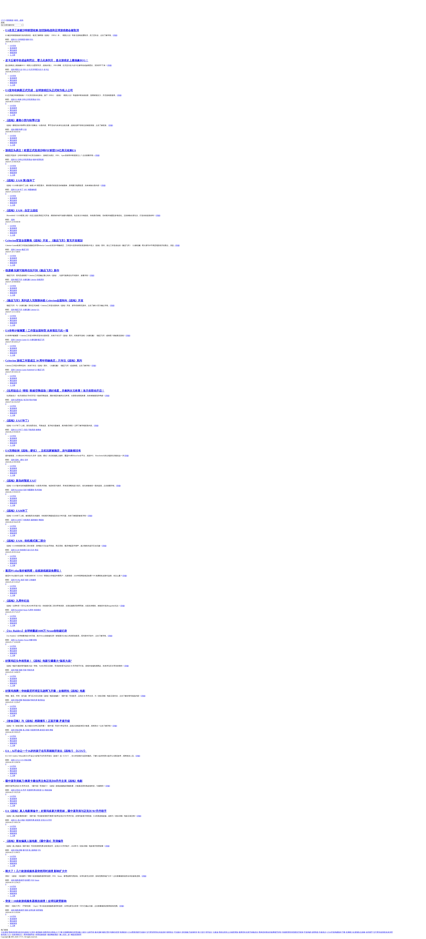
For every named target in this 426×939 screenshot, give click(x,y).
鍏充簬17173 (6, 934)
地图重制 (30, 490)
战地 (13, 39)
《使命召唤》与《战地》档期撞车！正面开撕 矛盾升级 (37, 720)
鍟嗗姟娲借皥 (41, 934)
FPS (39, 850)
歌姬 (35, 400)
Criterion (18, 249)
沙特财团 (21, 39)
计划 (25, 129)
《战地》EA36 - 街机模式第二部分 (25, 540)
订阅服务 (32, 580)
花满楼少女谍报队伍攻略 (355, 932)
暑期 (17, 129)
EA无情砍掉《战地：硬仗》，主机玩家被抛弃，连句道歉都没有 (43, 450)
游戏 (26, 910)
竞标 (25, 670)
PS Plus (18, 580)
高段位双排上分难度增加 (228, 932)
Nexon (26, 640)
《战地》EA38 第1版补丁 (20, 180)
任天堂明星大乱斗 (36, 69)
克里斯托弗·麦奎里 (37, 730)
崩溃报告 (39, 910)
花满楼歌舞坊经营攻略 (72, 932)
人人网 (12, 55)
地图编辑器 (32, 189)
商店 (36, 550)
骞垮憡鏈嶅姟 (29, 934)
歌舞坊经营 (114, 932)
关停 (26, 460)
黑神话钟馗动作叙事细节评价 (270, 932)
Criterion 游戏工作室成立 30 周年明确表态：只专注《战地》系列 (43, 360)
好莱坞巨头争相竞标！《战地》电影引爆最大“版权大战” (38, 660)
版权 (21, 670)
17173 (3, 20)
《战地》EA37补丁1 (17, 420)
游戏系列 (40, 280)
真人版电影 (32, 850)
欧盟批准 (40, 159)
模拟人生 (18, 69)
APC (25, 189)
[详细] (115, 35)
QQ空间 (13, 46)
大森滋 (215, 932)
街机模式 (26, 520)
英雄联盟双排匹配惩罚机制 (292, 932)
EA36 (17, 550)
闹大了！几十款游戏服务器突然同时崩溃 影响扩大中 (36, 871)
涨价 (27, 580)
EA (16, 39)
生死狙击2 (19, 400)
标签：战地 (18, 20)
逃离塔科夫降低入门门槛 (53, 932)
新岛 (26, 430)
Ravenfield (19, 490)
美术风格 (38, 490)
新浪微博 (13, 48)
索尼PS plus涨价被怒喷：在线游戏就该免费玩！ (33, 570)
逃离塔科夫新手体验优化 (248, 932)
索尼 (23, 580)
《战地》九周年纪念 (17, 600)
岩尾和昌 (315, 932)
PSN (32, 880)
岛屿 (25, 490)
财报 (35, 640)
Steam (25, 610)
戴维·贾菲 (106, 932)
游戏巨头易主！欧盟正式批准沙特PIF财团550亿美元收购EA (40, 150)
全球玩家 (32, 910)
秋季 (21, 129)
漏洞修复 (34, 520)
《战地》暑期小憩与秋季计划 (22, 120)
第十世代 (201, 932)
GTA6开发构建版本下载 (335, 932)
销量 (31, 640)
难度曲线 (39, 932)
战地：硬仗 (19, 460)
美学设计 (208, 932)
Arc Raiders (19, 640)
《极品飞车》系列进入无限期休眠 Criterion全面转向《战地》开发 (44, 300)
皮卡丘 (46, 69)
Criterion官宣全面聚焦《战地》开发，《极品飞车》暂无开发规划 (44, 240)
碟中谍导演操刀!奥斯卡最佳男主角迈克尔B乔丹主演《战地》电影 (44, 780)
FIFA (31, 39)
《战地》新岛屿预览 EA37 (20, 480)
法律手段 (90, 932)
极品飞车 (25, 249)
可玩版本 (177, 932)
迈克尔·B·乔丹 (20, 790)
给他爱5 (27, 880)
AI (16, 760)
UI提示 (84, 932)
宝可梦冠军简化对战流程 (156, 932)
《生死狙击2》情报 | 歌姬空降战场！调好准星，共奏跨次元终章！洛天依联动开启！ (54, 390)
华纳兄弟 (30, 670)
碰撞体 (38, 430)
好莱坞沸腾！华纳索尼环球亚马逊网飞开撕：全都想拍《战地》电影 (45, 690)
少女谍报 (4, 932)
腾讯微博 (13, 50)
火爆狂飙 (26, 280)
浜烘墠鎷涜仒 (17, 934)
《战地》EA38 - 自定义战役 (21, 210)
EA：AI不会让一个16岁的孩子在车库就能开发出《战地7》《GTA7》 (46, 750)
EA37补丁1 (19, 430)
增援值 (41, 520)
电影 (17, 670)
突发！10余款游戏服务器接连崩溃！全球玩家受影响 (36, 901)
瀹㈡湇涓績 (64, 934)
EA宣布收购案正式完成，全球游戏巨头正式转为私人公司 (39, 90)
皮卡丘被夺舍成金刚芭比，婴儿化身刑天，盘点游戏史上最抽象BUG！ (46, 60)
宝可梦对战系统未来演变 (383, 932)
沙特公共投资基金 (29, 99)
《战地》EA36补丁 (16, 510)
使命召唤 (18, 700)
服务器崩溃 (19, 880)
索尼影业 (41, 700)
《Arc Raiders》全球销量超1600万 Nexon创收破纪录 (36, 630)
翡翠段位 (169, 932)
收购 (27, 39)
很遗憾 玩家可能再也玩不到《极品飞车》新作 (32, 270)
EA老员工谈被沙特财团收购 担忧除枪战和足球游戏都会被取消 (42, 30)
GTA (22, 760)
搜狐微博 (13, 53)
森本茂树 (98, 932)
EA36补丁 (19, 520)
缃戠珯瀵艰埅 (76, 934)
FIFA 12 (26, 69)
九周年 (30, 610)
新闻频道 (9, 20)
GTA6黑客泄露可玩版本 (136, 932)
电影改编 (26, 700)
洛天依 (26, 400)
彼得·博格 (49, 730)
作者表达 (322, 932)
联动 (31, 400)
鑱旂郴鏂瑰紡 (52, 934)
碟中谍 (25, 850)
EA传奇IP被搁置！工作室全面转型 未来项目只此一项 (36, 330)
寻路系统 (31, 430)
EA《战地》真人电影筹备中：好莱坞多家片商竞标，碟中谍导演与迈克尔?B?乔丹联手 (56, 810)
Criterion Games (21, 340)
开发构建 (307, 932)
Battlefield (30, 370)
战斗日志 (30, 550)
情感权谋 (123, 932)
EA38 (17, 189)
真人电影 (26, 730)
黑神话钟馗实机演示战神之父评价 (21, 932)
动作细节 (369, 932)
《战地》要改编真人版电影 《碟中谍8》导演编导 (34, 841)
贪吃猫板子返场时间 (189, 932)
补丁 (21, 189)
